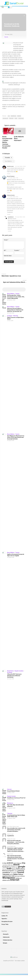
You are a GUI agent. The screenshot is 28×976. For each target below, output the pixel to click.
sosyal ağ (21, 118)
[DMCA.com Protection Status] (6, 907)
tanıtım (15, 872)
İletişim (5, 943)
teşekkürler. (10, 835)
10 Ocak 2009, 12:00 (20, 217)
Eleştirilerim (10, 671)
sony (12, 872)
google (21, 866)
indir (9, 868)
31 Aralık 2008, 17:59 (13, 177)
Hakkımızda (6, 937)
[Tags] (23, 290)
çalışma (4, 880)
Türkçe (20, 874)
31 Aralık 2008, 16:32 (13, 196)
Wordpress (10, 803)
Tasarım (20, 872)
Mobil (4, 870)
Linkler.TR (4, 915)
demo (11, 865)
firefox (13, 867)
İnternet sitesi (8, 255)
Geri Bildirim (9, 161)
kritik (16, 118)
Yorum (6, 240)
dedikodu (13, 116)
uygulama (5, 876)
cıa (8, 116)
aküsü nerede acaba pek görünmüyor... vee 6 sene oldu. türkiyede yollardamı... (15, 842)
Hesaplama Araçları (7, 921)
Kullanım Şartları (7, 940)
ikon (5, 869)
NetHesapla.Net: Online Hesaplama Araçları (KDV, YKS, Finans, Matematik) (15, 297)
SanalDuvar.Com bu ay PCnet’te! (16, 798)
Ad (5, 250)
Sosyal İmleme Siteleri (13, 791)
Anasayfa (5, 934)
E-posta (17, 250)
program (11, 870)
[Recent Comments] (17, 290)
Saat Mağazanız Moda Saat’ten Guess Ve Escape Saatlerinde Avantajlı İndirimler (15, 437)
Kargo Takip (5, 924)
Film (10, 867)
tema (15, 874)
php (7, 870)
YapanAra (4, 918)
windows (22, 876)
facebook (5, 118)
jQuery (14, 869)
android (10, 863)
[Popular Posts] (11, 290)
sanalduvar (6, 872)
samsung (20, 870)
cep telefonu (5, 865)
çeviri (8, 880)
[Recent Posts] (5, 290)
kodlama (22, 869)
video (9, 876)
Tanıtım (17, 293)
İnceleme (9, 672)
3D (3, 863)
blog (23, 863)
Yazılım (17, 878)
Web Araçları (17, 876)
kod (17, 869)
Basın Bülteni (10, 293)
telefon (11, 874)
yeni (21, 878)
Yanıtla (8, 173)
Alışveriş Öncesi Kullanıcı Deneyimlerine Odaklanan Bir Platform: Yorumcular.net (15, 310)
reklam (15, 870)
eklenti (19, 116)
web (13, 876)
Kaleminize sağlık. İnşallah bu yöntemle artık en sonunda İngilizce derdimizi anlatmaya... (15, 849)
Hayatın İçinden (19, 671)
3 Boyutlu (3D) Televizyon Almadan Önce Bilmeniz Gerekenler (14, 675)
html (3, 869)
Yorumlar (8, 157)
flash (17, 867)
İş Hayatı (9, 315)
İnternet (6, 37)
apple (14, 863)
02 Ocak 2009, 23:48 (20, 166)
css (9, 865)
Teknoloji (15, 315)
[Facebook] (13, 10)
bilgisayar (19, 863)
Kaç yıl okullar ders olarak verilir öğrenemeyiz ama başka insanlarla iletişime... (16, 830)
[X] (15, 10)
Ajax (5, 863)
